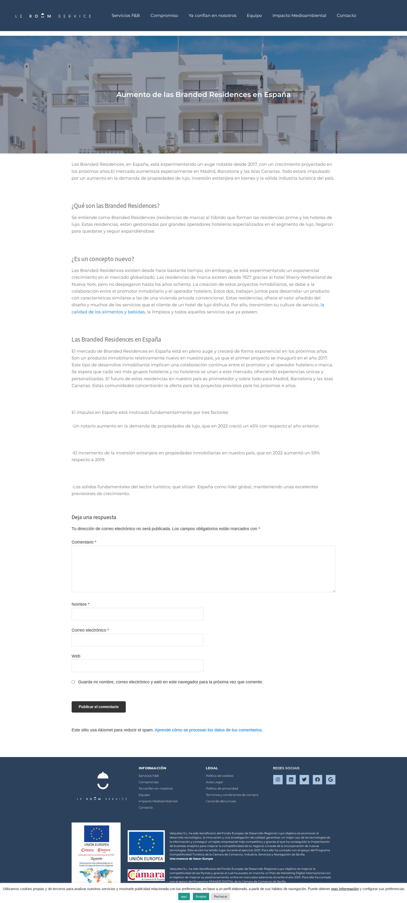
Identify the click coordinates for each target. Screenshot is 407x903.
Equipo (254, 15)
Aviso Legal (214, 782)
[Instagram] (278, 779)
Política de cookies (219, 776)
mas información (345, 889)
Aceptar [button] (201, 896)
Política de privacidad (222, 788)
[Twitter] (304, 779)
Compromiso (164, 15)
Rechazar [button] (220, 896)
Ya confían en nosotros (212, 15)
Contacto (346, 15)
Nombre (81, 604)
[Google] (330, 779)
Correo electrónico (90, 630)
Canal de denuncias (221, 801)
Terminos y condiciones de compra (232, 795)
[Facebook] (317, 779)
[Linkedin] (291, 779)
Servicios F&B (126, 15)
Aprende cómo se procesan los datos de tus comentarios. (209, 730)
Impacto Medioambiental (299, 15)
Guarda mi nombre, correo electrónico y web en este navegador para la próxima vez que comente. (170, 682)
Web (76, 656)
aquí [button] (184, 896)
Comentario (84, 542)
